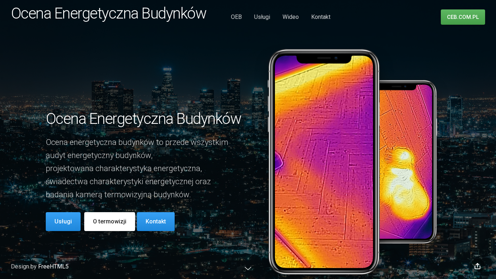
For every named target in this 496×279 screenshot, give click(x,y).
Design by (24, 266)
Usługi (262, 16)
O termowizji (109, 221)
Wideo (290, 16)
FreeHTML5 (53, 266)
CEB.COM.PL (463, 17)
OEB (236, 16)
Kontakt (320, 16)
